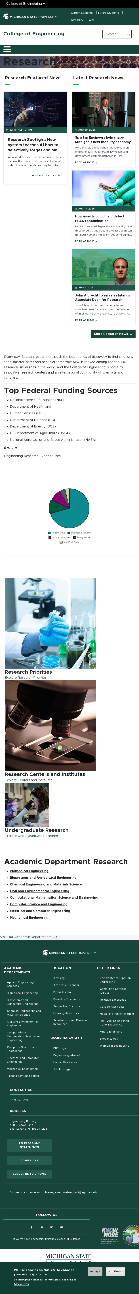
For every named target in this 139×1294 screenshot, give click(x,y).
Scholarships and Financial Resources (70, 1022)
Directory (77, 20)
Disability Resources (71, 999)
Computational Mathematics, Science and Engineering (54, 897)
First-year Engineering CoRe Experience (114, 1023)
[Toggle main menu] (7, 49)
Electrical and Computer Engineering (40, 911)
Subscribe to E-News (32, 1174)
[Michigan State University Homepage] (68, 1259)
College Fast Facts (117, 1006)
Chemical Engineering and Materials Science (46, 884)
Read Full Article (44, 175)
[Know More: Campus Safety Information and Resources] (104, 1228)
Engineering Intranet (71, 1055)
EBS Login (71, 1048)
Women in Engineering (114, 1046)
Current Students (82, 13)
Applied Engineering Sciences (20, 984)
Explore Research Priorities (26, 677)
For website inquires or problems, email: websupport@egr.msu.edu (54, 1192)
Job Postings (71, 1069)
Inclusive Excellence (113, 1000)
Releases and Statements (35, 1145)
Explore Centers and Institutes (28, 780)
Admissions (29, 1160)
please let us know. (68, 1239)
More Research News (111, 334)
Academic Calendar (71, 985)
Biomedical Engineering (29, 871)
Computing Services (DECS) (117, 991)
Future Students (108, 13)
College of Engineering (24, 3)
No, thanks (115, 1271)
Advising (59, 978)
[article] (69, 629)
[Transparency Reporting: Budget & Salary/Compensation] (126, 1228)
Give (91, 20)
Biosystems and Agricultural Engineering (43, 878)
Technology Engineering (23, 1076)
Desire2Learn (71, 992)
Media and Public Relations (117, 1014)
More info (21, 1284)
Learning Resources (71, 1013)
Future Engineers (111, 1032)
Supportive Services (71, 1006)
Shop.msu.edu (117, 1038)
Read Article (84, 162)
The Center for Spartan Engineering (117, 980)
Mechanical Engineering (29, 917)
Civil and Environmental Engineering (39, 891)
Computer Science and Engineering (39, 904)
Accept (95, 1271)
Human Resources (71, 1062)
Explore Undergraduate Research (31, 836)
